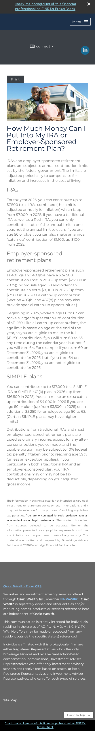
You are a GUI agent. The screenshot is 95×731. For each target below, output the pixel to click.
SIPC (74, 599)
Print (15, 79)
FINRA (65, 599)
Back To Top (76, 715)
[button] (80, 22)
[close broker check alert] (89, 4)
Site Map (10, 700)
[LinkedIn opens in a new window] (85, 53)
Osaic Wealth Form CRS (22, 586)
